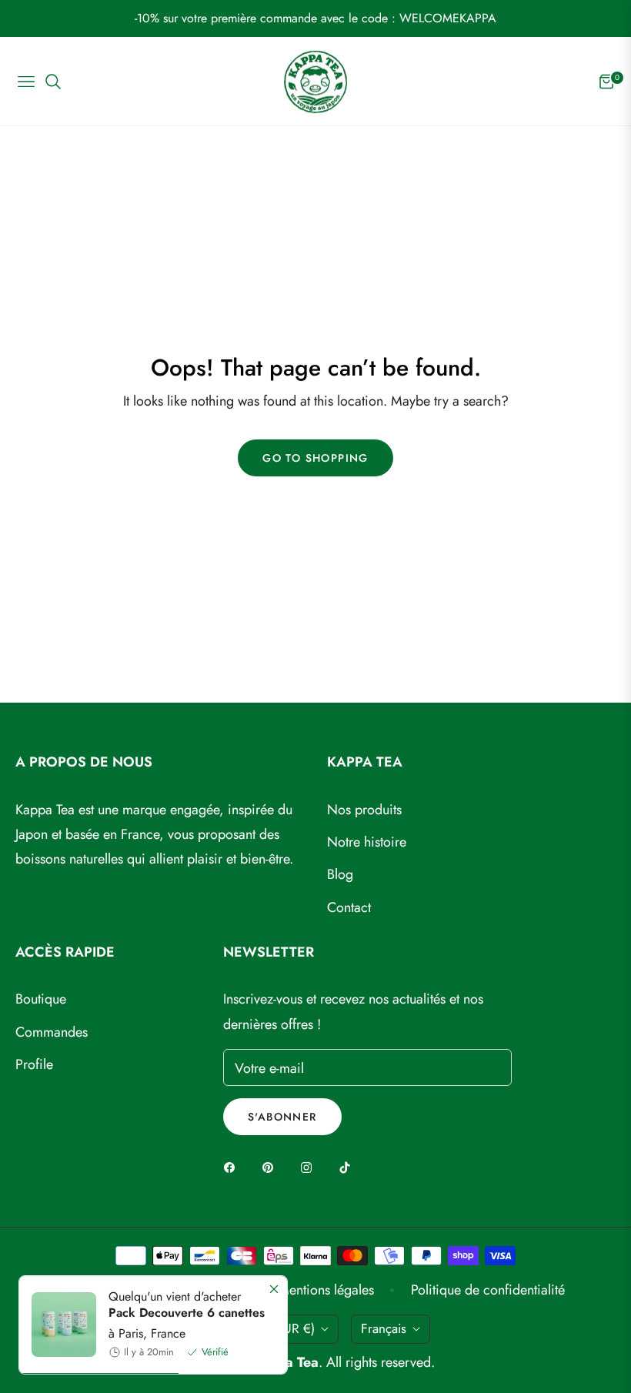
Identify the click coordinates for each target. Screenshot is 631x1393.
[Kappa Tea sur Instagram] (310, 1166)
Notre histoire (366, 842)
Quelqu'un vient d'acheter (187, 1304)
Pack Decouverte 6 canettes (187, 1312)
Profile (34, 1064)
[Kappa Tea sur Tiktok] (349, 1166)
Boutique (40, 999)
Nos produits (364, 810)
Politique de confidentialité (488, 1290)
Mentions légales (326, 1290)
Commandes (51, 1032)
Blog (340, 874)
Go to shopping (315, 458)
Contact (349, 907)
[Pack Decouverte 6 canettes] (57, 1324)
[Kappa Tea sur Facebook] (233, 1166)
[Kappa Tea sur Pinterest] (272, 1166)
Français (383, 1328)
